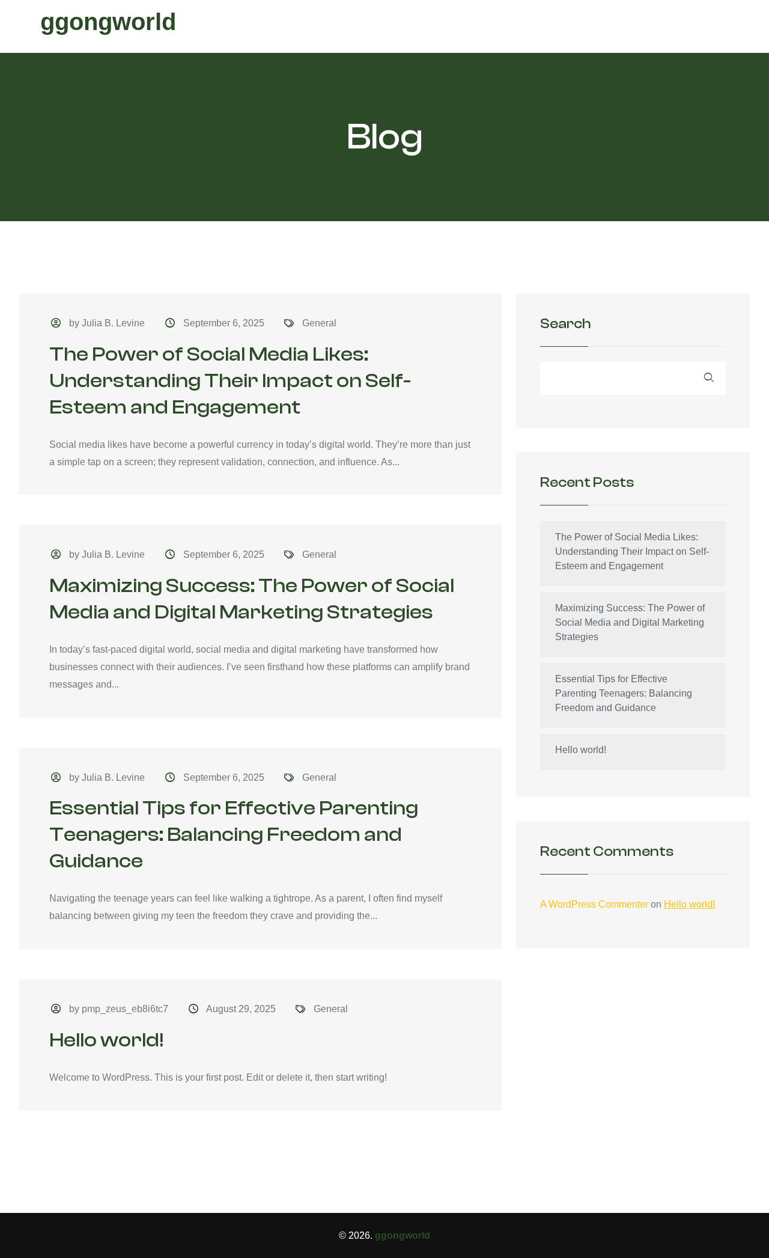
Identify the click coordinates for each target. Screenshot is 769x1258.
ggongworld (108, 21)
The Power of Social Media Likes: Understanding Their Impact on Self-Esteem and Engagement (230, 381)
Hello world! (106, 1040)
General (319, 323)
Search (565, 324)
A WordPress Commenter (594, 904)
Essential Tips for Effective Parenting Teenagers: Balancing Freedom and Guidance (233, 834)
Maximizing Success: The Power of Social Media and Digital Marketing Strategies (630, 622)
